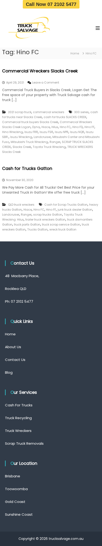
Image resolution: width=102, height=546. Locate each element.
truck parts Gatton (27, 224)
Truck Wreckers (18, 430)
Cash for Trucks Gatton (27, 168)
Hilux (54, 127)
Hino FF (89, 127)
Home (10, 334)
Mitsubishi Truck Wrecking (29, 142)
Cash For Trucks (18, 405)
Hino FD (77, 127)
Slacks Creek (22, 147)
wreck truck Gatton (62, 229)
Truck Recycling (18, 417)
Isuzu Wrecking (21, 137)
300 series (81, 112)
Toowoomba (16, 488)
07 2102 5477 (22, 301)
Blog (9, 372)
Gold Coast (15, 501)
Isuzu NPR (61, 132)
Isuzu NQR (77, 132)
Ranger (55, 142)
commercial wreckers (48, 112)
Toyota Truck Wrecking (49, 147)
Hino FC (65, 127)
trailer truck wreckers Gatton (45, 220)
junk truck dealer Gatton (75, 210)
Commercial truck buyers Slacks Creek (30, 122)
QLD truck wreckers (21, 205)
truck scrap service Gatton (61, 224)
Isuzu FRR (31, 132)
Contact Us (15, 359)
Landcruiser (42, 137)
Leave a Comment (45, 82)
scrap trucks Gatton (47, 215)
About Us (13, 346)
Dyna (36, 127)
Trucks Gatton (37, 229)
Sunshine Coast (19, 514)
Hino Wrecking (12, 132)
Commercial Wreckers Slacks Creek (40, 71)
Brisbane (12, 476)
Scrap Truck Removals (24, 443)
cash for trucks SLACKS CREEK (65, 117)
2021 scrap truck (19, 112)
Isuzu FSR (46, 132)
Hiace (46, 127)
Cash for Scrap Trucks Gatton (66, 205)
